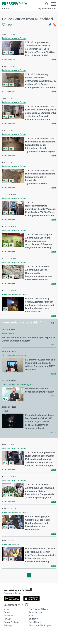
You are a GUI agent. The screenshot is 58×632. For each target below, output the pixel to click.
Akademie (8, 615)
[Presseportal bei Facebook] (18, 605)
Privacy (7, 619)
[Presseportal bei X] (22, 605)
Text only (33, 619)
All (53, 323)
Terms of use (35, 612)
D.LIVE (5, 411)
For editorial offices (38, 609)
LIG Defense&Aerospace (14, 356)
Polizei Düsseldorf (11, 544)
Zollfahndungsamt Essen (14, 38)
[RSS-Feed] (54, 25)
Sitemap (8, 625)
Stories (5, 8)
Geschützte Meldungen (40, 625)
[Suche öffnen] (46, 4)
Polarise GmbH (9, 333)
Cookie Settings (11, 622)
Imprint (7, 609)
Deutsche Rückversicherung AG (17, 384)
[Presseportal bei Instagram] (26, 604)
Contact (7, 612)
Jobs (31, 615)
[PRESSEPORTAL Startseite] (15, 4)
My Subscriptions (47, 8)
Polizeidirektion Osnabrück (15, 294)
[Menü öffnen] (53, 4)
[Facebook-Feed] (50, 25)
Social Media (35, 622)
